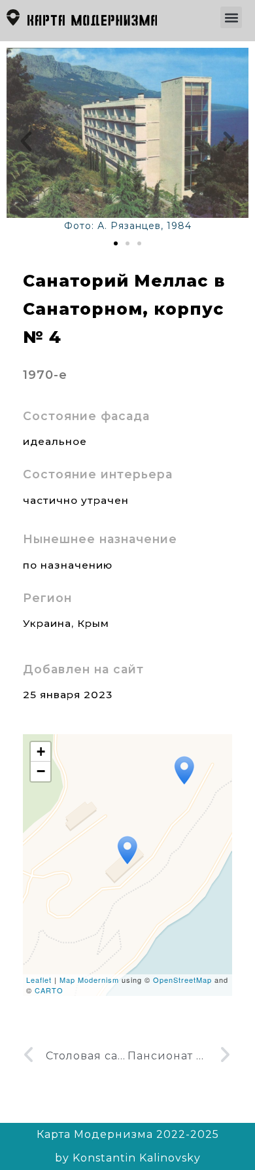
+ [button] (41, 751)
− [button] (41, 771)
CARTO (49, 990)
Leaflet (39, 979)
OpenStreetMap (182, 979)
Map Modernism (89, 979)
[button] (231, 17)
